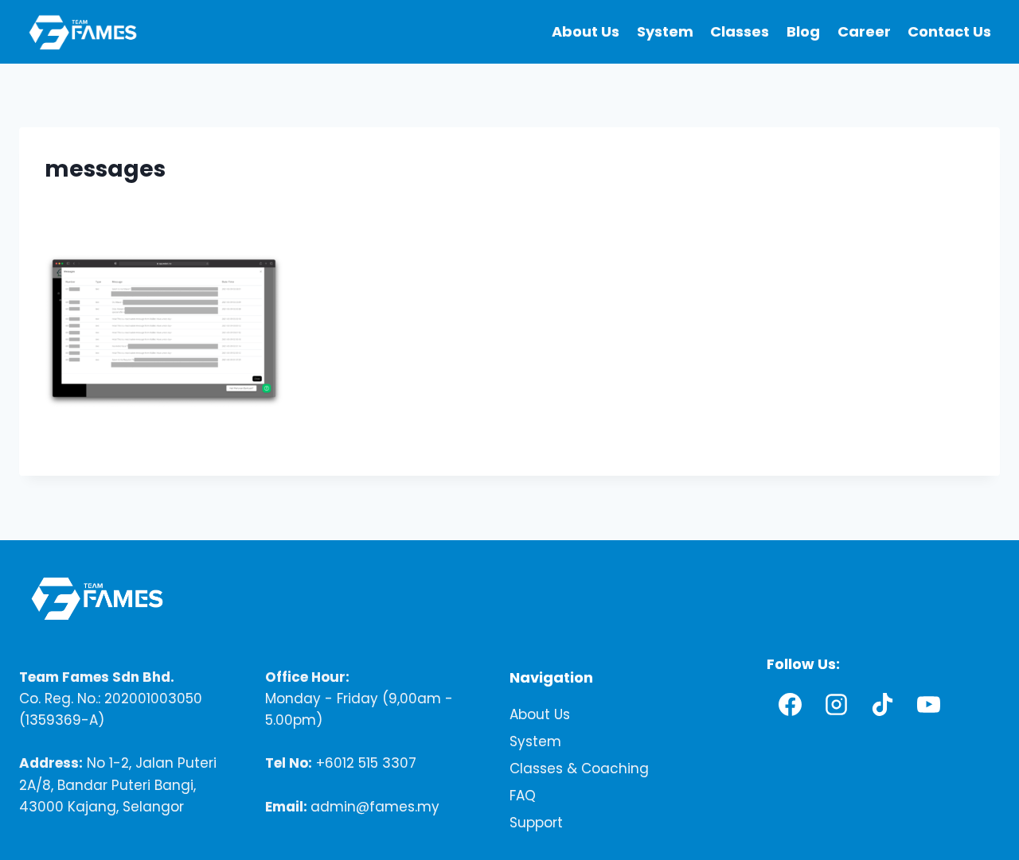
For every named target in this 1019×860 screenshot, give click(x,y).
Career (864, 31)
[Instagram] (836, 704)
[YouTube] (928, 704)
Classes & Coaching (579, 768)
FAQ (523, 795)
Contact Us (949, 31)
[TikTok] (882, 704)
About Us (585, 31)
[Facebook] (790, 704)
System (665, 31)
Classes (739, 31)
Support (536, 822)
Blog (803, 31)
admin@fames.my (374, 805)
